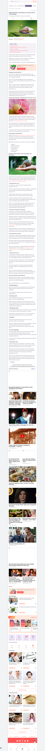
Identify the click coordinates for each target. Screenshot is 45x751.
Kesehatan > (13, 8)
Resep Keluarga (12, 728)
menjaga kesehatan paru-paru (20, 120)
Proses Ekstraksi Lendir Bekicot (15, 52)
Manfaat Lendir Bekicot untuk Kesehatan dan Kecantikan (19, 50)
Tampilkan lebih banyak (22, 732)
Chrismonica (22, 38)
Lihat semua (33, 617)
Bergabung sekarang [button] (21, 68)
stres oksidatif (12, 224)
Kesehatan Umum (18, 8)
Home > (10, 8)
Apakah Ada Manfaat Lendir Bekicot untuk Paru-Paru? (18, 47)
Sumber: (12, 362)
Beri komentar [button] (20, 592)
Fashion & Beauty (26, 728)
